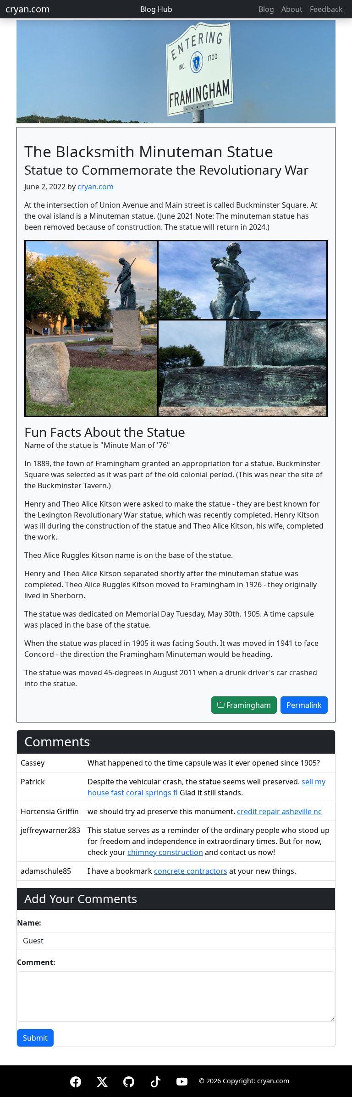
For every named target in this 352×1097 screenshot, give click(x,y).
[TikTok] (155, 1080)
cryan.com (28, 9)
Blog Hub (156, 9)
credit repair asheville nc (279, 811)
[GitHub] (128, 1080)
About (291, 9)
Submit (35, 1038)
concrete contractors (190, 871)
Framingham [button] (248, 705)
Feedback (326, 9)
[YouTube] (181, 1080)
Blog (266, 9)
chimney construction (165, 852)
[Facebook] (75, 1080)
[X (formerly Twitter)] (102, 1080)
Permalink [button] (304, 705)
